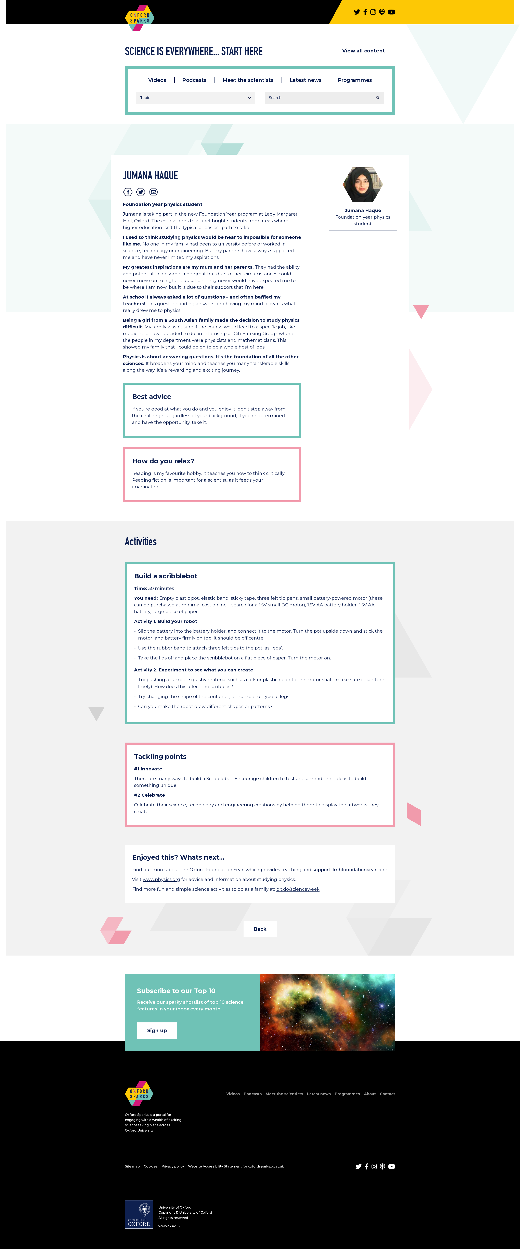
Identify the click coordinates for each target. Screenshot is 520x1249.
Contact (387, 1094)
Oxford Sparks (140, 16)
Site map (132, 1166)
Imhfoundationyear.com (360, 869)
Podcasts (194, 80)
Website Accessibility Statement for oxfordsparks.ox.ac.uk (236, 1166)
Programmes (355, 80)
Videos (157, 80)
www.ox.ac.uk (169, 1226)
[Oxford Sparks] (139, 1110)
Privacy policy (172, 1166)
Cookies (150, 1166)
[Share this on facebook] (128, 192)
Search (378, 98)
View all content (363, 51)
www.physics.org (161, 879)
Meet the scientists (248, 80)
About (370, 1094)
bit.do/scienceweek (298, 889)
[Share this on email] (153, 192)
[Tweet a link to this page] (141, 192)
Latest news (306, 80)
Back (260, 929)
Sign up (157, 1030)
